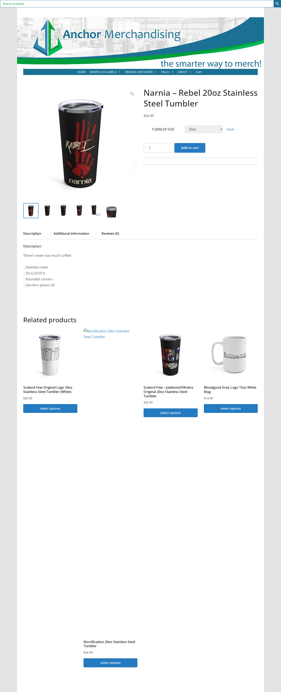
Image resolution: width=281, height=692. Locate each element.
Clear (230, 129)
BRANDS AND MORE (139, 72)
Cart (199, 72)
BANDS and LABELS (103, 72)
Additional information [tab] (71, 233)
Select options (50, 408)
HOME (81, 72)
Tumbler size (163, 129)
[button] (132, 94)
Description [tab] (32, 233)
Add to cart (190, 148)
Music (165, 72)
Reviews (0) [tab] (110, 233)
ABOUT (183, 72)
